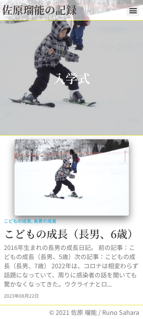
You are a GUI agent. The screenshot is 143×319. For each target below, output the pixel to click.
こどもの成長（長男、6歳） (71, 233)
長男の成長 (45, 221)
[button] (133, 10)
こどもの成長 (17, 221)
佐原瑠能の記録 (39, 9)
